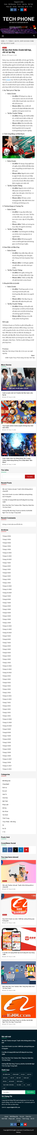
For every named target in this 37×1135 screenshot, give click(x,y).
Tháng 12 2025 (7, 552)
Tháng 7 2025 (6, 562)
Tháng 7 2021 (6, 702)
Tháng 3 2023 (6, 656)
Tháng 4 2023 (6, 652)
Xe (3, 825)
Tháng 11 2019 (7, 759)
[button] (3, 36)
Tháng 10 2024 (7, 592)
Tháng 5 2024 (6, 609)
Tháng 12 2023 (7, 626)
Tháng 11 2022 (7, 669)
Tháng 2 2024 (6, 619)
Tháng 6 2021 (6, 706)
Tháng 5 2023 (6, 649)
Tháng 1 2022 (6, 692)
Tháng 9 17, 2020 (13, 55)
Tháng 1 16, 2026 (12, 429)
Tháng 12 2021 (7, 696)
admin (5, 55)
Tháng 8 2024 (6, 599)
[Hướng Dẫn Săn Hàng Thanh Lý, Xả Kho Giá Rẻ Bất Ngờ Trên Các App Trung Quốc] (18, 1006)
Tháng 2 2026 (6, 546)
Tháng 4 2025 (6, 572)
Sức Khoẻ (5, 811)
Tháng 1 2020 (6, 755)
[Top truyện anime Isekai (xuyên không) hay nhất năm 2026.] (18, 412)
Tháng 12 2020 (7, 719)
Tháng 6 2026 (6, 536)
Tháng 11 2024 (7, 589)
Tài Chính (5, 815)
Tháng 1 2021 (6, 716)
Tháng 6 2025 (6, 566)
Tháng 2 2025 (6, 579)
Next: (20, 357)
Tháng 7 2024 (6, 602)
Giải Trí (4, 47)
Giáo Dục (24, 4)
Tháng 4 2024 (6, 612)
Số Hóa (15, 6)
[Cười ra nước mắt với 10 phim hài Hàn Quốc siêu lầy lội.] (18, 379)
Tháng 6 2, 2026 (11, 1024)
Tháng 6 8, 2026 (11, 889)
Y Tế (30, 6)
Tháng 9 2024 (6, 596)
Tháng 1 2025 (6, 582)
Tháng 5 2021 (6, 709)
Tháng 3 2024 (6, 616)
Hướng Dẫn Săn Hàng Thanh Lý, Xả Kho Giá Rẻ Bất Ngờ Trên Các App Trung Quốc (17, 511)
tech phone (18, 19)
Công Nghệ (5, 784)
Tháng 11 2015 (7, 769)
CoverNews (26, 1130)
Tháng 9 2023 (6, 636)
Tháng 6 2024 (6, 606)
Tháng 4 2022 (6, 682)
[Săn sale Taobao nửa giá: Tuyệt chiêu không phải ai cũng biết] (18, 871)
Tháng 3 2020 (6, 749)
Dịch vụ (4, 787)
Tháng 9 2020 (6, 729)
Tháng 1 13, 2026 (12, 464)
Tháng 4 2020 (6, 746)
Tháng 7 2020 (6, 736)
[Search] (34, 35)
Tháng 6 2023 (6, 646)
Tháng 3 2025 (6, 576)
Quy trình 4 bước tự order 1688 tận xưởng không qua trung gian (17, 495)
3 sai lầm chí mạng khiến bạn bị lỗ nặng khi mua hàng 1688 (17, 501)
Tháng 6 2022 (6, 676)
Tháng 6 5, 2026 (11, 956)
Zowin (8, 80)
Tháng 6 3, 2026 (11, 990)
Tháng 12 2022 (7, 666)
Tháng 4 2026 (6, 542)
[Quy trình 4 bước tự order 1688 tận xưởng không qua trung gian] (18, 905)
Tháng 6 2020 (6, 739)
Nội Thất (30, 4)
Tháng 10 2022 (7, 672)
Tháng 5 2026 (6, 539)
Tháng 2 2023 (6, 659)
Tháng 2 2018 (6, 762)
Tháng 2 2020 (6, 752)
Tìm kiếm (5, 470)
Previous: (17, 351)
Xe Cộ (26, 6)
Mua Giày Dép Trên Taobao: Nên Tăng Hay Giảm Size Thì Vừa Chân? (18, 506)
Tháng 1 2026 (6, 549)
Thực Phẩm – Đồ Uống (9, 821)
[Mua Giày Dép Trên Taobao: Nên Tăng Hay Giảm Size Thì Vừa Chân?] (18, 972)
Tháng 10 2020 (7, 726)
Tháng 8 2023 (6, 639)
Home (5, 4)
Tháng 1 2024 (6, 622)
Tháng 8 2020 (6, 732)
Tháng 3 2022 (6, 686)
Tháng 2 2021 (6, 712)
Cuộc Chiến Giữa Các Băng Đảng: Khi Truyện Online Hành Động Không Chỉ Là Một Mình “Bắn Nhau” (17, 460)
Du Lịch (19, 4)
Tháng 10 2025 (7, 559)
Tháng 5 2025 (6, 569)
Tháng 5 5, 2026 (11, 397)
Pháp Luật (9, 6)
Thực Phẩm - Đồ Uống (8, 1084)
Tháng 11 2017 (7, 765)
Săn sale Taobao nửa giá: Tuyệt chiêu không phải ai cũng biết (17, 490)
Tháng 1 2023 (6, 662)
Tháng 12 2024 (7, 586)
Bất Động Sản (12, 4)
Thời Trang (21, 6)
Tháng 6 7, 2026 (11, 922)
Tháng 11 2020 (7, 722)
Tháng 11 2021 (7, 699)
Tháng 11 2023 (7, 629)
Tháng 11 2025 (7, 556)
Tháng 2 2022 (6, 689)
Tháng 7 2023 (6, 642)
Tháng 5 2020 (6, 742)
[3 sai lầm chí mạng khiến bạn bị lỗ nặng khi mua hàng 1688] (18, 939)
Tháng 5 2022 (6, 679)
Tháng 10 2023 (7, 632)
